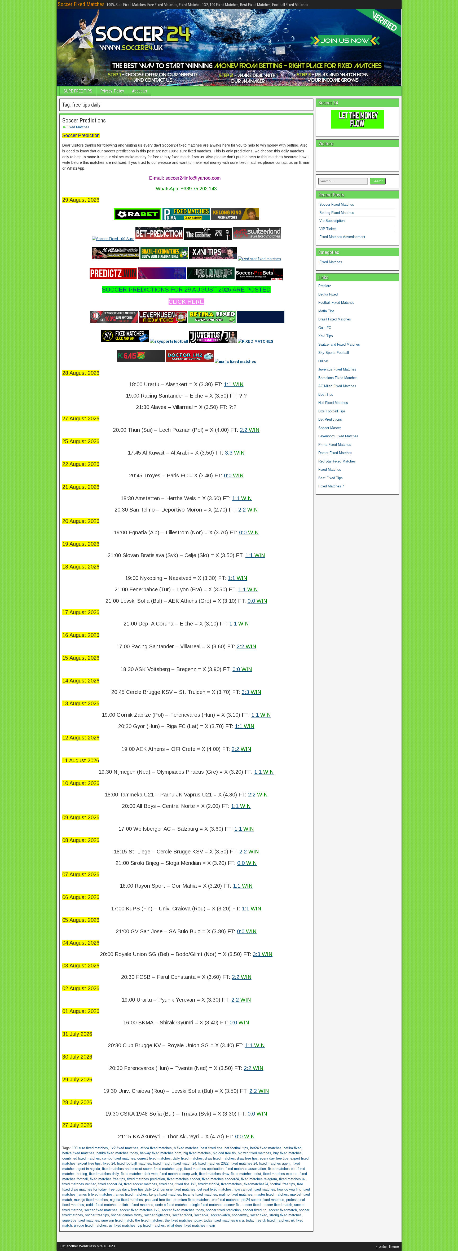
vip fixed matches (151, 1225)
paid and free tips (158, 1200)
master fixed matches (271, 1194)
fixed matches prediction (146, 1179)
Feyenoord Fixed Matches (338, 436)
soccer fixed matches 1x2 (139, 1210)
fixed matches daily (104, 1174)
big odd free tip (224, 1153)
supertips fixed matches (80, 1220)
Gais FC (324, 328)
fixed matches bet (282, 1169)
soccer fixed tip (254, 1210)
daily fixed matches (188, 1158)
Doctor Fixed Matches (335, 453)
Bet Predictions (330, 419)
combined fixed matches (81, 1158)
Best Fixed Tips (330, 478)
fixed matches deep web (178, 1174)
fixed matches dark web (139, 1174)
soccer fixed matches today (182, 1210)
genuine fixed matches (178, 1189)
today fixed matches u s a (224, 1220)
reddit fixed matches (101, 1205)
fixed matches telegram (259, 1179)
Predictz (324, 286)
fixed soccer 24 (110, 1184)
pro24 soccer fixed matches (262, 1200)
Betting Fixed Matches (336, 213)
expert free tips (89, 1163)
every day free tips (274, 1158)
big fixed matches (197, 1153)
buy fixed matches (287, 1153)
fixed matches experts (280, 1174)
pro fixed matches (225, 1200)
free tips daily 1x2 (144, 1189)
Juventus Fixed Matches (337, 369)
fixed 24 (109, 1163)
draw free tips (247, 1158)
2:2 (249, 430)
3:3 (235, 453)
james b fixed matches (95, 1194)
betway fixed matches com (160, 1153)
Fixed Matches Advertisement (342, 237)
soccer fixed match (277, 1205)
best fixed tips (211, 1148)
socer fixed (258, 1215)
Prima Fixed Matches (334, 445)
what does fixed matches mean (191, 1225)
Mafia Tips (326, 311)
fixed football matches (134, 1163)
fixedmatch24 (208, 1184)
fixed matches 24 (244, 1163)
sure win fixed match (117, 1220)
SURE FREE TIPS (78, 91)
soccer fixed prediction (223, 1210)
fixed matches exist (246, 1174)
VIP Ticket (327, 229)
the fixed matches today (183, 1220)
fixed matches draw (214, 1174)
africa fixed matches (156, 1148)
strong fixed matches (285, 1215)
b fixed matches (186, 1148)
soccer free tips (97, 1215)
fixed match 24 (184, 1163)
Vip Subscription (332, 221)
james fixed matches (131, 1194)
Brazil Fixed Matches (334, 319)
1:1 (234, 384)
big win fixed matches (254, 1153)
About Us (139, 91)
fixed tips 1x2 (185, 1184)
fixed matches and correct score (127, 1169)
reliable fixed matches (136, 1205)
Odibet (323, 361)
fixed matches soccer (183, 1179)
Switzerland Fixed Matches (339, 344)
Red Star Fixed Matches (337, 461)
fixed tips (166, 1184)
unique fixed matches (90, 1225)
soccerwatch (220, 1215)
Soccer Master (329, 428)
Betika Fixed (328, 294)
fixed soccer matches (140, 1184)
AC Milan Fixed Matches (337, 386)
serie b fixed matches (171, 1205)
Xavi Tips (325, 336)
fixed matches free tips (107, 1179)
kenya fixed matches (165, 1194)
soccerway (240, 1215)
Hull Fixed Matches (333, 403)
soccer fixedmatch (282, 1210)
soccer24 (201, 1215)
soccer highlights (157, 1215)
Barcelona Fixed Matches (338, 378)
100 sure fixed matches (90, 1148)
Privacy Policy (112, 91)
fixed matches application (203, 1169)
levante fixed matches (200, 1194)
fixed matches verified (79, 1184)
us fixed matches (122, 1225)
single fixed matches (206, 1205)
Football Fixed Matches (336, 303)
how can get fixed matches (254, 1189)
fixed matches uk (292, 1179)
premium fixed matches (192, 1200)
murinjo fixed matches (91, 1200)
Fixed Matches (78, 127)
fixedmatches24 (256, 1184)
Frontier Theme (387, 1246)
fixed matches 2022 (213, 1163)
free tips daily (119, 1189)
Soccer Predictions (84, 120)
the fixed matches (149, 1220)
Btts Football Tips (332, 411)
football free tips (282, 1184)
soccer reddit (182, 1215)
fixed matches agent (274, 1163)
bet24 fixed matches (265, 1148)
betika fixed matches (78, 1153)
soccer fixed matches (100, 1210)
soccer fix (232, 1205)
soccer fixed (251, 1205)
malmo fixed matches (235, 1194)
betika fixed (292, 1148)
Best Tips (325, 395)
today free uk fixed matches (267, 1220)
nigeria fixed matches (126, 1200)
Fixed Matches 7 (331, 486)
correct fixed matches (154, 1158)
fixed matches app (168, 1169)
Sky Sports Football (333, 353)
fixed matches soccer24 (220, 1179)
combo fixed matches (118, 1158)
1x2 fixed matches (124, 1148)
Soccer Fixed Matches (81, 4)
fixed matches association (246, 1169)
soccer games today (126, 1215)
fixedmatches (231, 1184)
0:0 (234, 475)
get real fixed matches (214, 1189)
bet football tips (236, 1148)
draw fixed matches (220, 1158)
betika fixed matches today (117, 1153)
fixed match (162, 1163)
